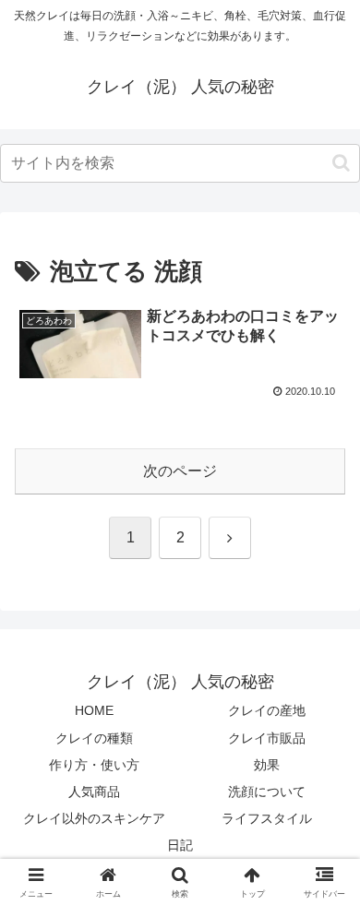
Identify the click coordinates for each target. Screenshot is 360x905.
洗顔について (267, 791)
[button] (341, 162)
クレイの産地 (267, 710)
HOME (94, 710)
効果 (267, 764)
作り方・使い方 (94, 764)
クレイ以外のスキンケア (94, 818)
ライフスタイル (267, 818)
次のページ (180, 471)
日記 (180, 845)
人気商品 (94, 791)
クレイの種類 (94, 738)
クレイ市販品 (267, 738)
